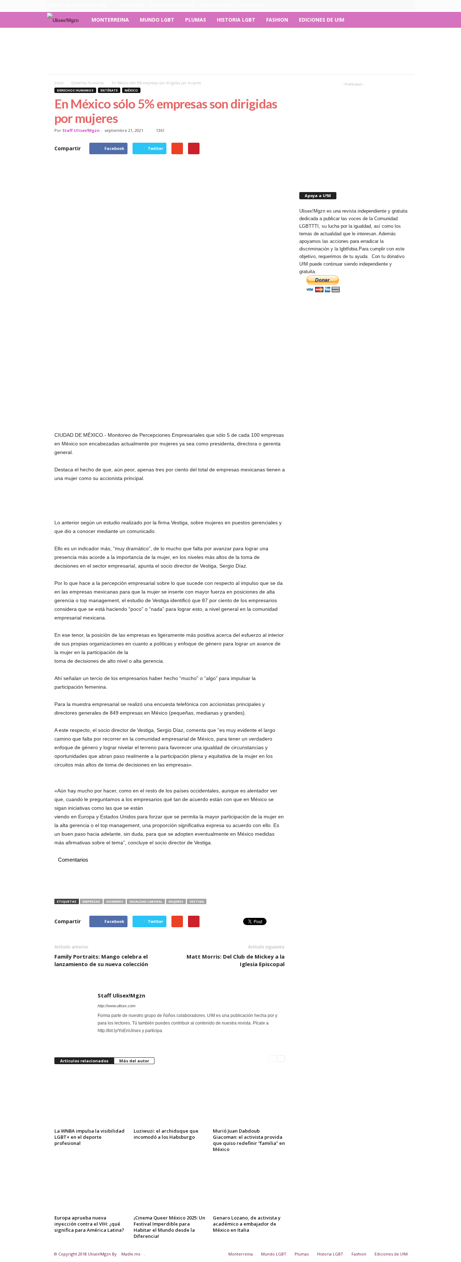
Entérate (109, 90)
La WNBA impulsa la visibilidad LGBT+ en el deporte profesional (89, 1137)
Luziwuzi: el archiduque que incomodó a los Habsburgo (166, 1134)
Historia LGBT (236, 19)
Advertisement (217, 5)
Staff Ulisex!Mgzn (81, 130)
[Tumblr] (398, 5)
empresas (91, 901)
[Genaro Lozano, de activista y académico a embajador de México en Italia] (249, 1186)
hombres (114, 901)
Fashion (277, 19)
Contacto (252, 5)
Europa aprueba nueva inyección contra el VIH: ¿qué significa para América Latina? (89, 1223)
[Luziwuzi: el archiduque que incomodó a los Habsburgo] (170, 1099)
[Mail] (112, 1038)
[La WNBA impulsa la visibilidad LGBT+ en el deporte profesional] (90, 1099)
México (131, 90)
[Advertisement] (230, 51)
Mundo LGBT (157, 19)
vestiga (196, 901)
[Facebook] (375, 5)
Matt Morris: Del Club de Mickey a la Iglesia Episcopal (236, 960)
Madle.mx (130, 1254)
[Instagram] (386, 5)
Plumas (195, 19)
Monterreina (110, 19)
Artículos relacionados (84, 1060)
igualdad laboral (145, 901)
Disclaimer (131, 5)
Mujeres (176, 901)
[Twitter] (409, 5)
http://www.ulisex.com (116, 1006)
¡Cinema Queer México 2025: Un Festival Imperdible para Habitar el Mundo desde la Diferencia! (169, 1226)
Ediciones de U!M (321, 19)
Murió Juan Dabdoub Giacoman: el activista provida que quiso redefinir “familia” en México (249, 1140)
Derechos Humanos (75, 90)
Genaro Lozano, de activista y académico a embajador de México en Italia (247, 1223)
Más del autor (134, 1060)
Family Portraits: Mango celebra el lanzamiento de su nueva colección (101, 960)
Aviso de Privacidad (172, 5)
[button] (404, 20)
